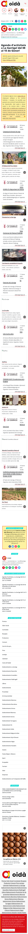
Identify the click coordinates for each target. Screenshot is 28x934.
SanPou (4, 362)
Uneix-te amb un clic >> (8, 930)
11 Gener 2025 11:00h (14, 191)
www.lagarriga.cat (20, 148)
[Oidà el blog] (10, 4)
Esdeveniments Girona (8, 708)
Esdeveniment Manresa (9, 712)
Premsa (4, 621)
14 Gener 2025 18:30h (14, 475)
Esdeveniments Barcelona (9, 704)
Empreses (5, 775)
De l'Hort (5, 502)
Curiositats (5, 630)
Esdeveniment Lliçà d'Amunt (10, 737)
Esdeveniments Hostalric (9, 746)
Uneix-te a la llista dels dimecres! (13, 917)
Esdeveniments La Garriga (9, 667)
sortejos (4, 654)
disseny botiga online (8, 797)
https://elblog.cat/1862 (9, 60)
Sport (3, 758)
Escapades (5, 762)
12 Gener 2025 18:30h (14, 427)
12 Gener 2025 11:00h (14, 382)
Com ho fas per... (7, 646)
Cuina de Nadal (6, 663)
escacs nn (5, 407)
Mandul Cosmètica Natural (10, 450)
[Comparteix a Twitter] (19, 21)
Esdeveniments (6, 688)
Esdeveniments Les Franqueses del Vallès (14, 779)
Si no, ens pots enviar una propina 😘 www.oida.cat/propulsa (14, 116)
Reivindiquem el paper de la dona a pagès (14, 810)
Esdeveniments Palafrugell (9, 679)
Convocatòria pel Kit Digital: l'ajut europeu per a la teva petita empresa (14, 803)
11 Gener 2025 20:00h (14, 336)
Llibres (4, 683)
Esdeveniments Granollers (9, 675)
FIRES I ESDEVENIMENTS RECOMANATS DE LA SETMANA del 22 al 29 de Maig (14, 790)
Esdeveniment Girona (8, 717)
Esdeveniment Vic (7, 725)
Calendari (5, 659)
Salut (3, 770)
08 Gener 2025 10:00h (14, 137)
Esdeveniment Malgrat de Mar (10, 733)
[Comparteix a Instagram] (22, 21)
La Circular (5, 310)
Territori (4, 766)
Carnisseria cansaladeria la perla (12, 263)
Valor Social (5, 625)
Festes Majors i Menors (8, 754)
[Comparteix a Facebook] (16, 21)
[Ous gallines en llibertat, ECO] (15, 845)
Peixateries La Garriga (9, 217)
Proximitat (5, 692)
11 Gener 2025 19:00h (14, 285)
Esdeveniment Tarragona (9, 721)
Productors (5, 638)
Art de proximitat (7, 696)
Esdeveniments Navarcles (9, 671)
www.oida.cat (21, 96)
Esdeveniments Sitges (8, 741)
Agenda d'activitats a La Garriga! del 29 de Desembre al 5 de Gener (14, 585)
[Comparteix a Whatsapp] (25, 21)
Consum (4, 642)
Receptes (4, 634)
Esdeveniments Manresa (9, 700)
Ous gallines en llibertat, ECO (12, 859)
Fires (3, 650)
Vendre (4, 750)
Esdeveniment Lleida (8, 729)
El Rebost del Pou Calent (9, 166)
